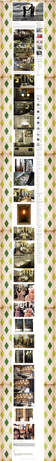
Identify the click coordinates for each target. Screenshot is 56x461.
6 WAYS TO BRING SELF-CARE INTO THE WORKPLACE (39, 248)
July (38, 63)
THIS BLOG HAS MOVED (39, 262)
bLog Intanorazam (39, 255)
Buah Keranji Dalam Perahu (41, 117)
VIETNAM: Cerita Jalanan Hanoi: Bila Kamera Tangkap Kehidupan (39, 206)
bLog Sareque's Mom (39, 150)
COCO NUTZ (38, 207)
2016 (37, 71)
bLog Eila (38, 180)
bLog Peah (38, 176)
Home (24, 447)
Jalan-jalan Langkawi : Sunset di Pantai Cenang (41, 128)
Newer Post (14, 447)
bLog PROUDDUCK (39, 194)
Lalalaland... (38, 222)
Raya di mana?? (38, 187)
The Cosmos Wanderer (39, 230)
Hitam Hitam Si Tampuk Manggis (41, 98)
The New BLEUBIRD (39, 247)
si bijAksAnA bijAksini (22, 4)
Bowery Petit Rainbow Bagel (41, 144)
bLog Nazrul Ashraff (39, 257)
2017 (37, 62)
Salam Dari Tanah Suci (39, 209)
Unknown (38, 23)
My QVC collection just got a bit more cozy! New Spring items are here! (40, 238)
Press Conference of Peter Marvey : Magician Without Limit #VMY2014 (39, 258)
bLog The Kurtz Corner (39, 253)
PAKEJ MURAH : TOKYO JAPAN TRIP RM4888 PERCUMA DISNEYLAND (39, 225)
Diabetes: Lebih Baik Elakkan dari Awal (41, 139)
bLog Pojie (38, 220)
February (38, 69)
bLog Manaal (38, 182)
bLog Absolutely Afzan (39, 161)
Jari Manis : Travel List (39, 218)
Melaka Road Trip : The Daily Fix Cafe (39, 64)
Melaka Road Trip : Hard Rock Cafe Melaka (39, 65)
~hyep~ (37, 191)
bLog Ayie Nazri (38, 263)
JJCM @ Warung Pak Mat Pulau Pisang (41, 111)
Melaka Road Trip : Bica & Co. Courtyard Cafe (39, 66)
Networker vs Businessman (39, 172)
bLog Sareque (38, 157)
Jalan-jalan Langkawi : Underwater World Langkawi (41, 123)
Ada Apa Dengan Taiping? (39, 166)
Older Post (33, 447)
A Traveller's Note (39, 212)
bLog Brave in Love (39, 245)
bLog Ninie (38, 152)
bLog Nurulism (38, 241)
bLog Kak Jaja (38, 163)
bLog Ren (38, 204)
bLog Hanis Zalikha (39, 199)
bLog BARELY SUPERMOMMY (38, 196)
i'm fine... (38, 189)
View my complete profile (38, 24)
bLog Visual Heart (39, 239)
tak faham (38, 198)
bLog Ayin (38, 178)
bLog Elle (38, 184)
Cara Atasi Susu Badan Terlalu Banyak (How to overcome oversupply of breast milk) (39, 244)
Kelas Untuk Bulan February (39, 252)
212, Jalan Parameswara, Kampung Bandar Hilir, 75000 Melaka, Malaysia (22, 442)
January (38, 70)
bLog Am (38, 170)
